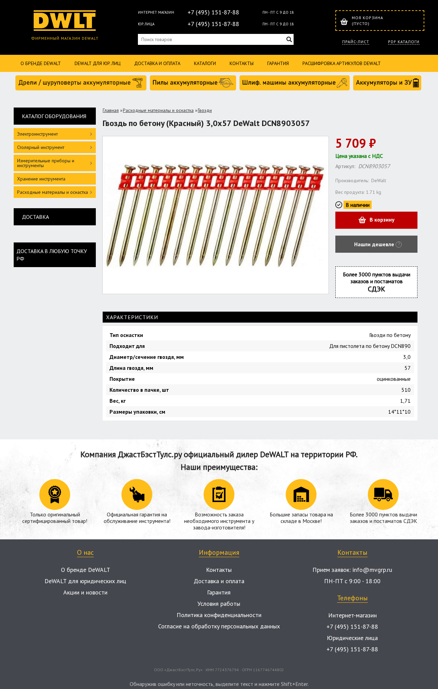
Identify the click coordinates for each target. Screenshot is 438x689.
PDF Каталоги (404, 41)
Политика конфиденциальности (219, 615)
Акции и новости (85, 592)
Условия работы (218, 603)
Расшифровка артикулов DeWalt (341, 63)
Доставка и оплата (157, 63)
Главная (111, 110)
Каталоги (205, 63)
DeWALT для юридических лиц (85, 581)
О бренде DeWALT (41, 63)
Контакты (242, 63)
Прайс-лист (355, 41)
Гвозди (205, 110)
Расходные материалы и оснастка (158, 110)
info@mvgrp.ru (372, 570)
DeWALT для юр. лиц (97, 63)
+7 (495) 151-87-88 (213, 12)
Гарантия (278, 63)
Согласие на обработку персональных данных (219, 626)
